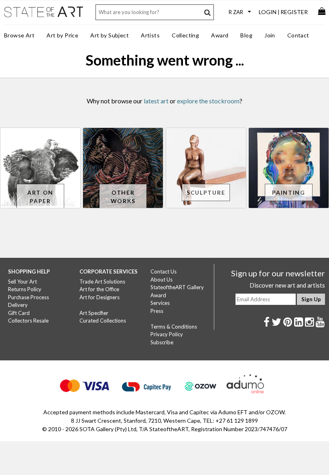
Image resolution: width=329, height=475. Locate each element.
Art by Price (62, 35)
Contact (298, 35)
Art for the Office (99, 289)
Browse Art (19, 35)
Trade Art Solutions (102, 281)
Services (160, 303)
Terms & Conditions (173, 326)
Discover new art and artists (287, 285)
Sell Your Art (22, 281)
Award (219, 35)
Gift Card (19, 313)
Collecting (185, 35)
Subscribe (161, 342)
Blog (246, 35)
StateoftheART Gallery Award (177, 291)
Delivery (18, 305)
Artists (150, 35)
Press (156, 311)
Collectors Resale (28, 320)
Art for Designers (99, 297)
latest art (156, 101)
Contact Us (163, 271)
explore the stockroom (208, 101)
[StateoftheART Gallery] (44, 16)
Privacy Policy (166, 334)
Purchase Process (28, 297)
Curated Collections (102, 320)
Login (267, 11)
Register (294, 11)
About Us (161, 279)
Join (269, 35)
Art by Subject (109, 35)
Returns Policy (24, 289)
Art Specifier (93, 313)
